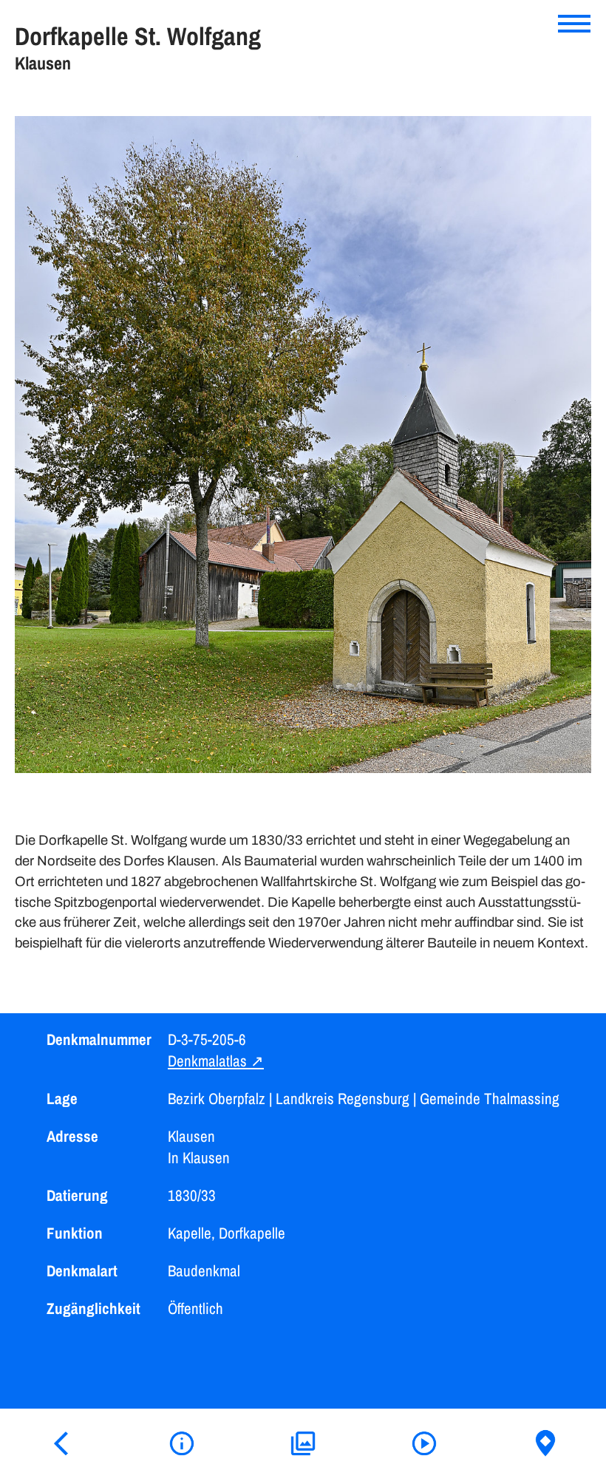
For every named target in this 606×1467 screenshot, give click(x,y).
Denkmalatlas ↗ (216, 1061)
